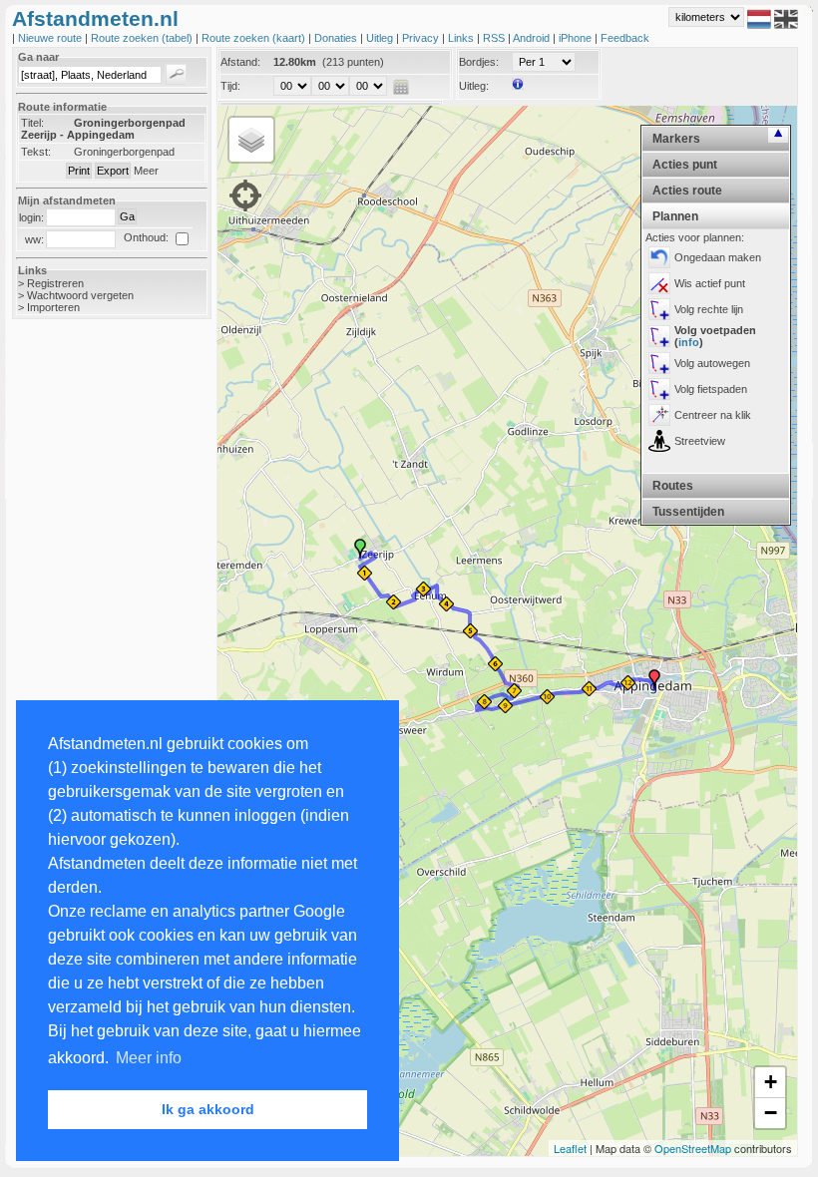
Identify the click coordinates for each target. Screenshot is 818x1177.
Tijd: (230, 86)
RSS (495, 38)
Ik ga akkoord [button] (208, 1109)
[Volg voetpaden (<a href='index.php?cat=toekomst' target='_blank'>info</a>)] (659, 336)
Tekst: (36, 152)
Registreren (55, 283)
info (688, 342)
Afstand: (240, 62)
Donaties (337, 38)
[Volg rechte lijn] (659, 309)
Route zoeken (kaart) (255, 38)
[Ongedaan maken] (659, 257)
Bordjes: (479, 62)
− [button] (770, 1112)
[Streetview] (659, 441)
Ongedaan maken (717, 257)
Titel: (32, 123)
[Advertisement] (92, 650)
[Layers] (251, 140)
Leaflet (570, 1148)
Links (462, 38)
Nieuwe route (51, 38)
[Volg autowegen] (659, 363)
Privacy (422, 38)
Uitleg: (474, 86)
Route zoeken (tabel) (143, 38)
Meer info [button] (149, 1057)
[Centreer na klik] (659, 415)
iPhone (577, 38)
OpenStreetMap (692, 1148)
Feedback (625, 38)
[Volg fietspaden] (659, 389)
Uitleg (381, 38)
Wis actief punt (709, 283)
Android (533, 38)
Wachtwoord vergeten (80, 295)
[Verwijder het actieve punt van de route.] (659, 283)
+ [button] (770, 1081)
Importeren (53, 307)
